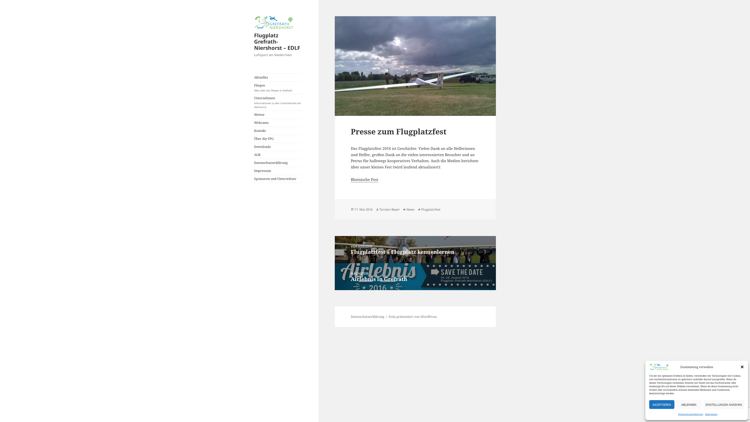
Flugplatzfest (430, 209)
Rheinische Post (364, 179)
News (410, 209)
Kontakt (260, 131)
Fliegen (273, 87)
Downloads (262, 147)
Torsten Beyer (389, 209)
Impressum (711, 414)
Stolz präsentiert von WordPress (412, 317)
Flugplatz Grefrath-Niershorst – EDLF (277, 41)
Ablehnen (688, 405)
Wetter (259, 115)
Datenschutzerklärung (690, 414)
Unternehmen (277, 102)
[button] (742, 367)
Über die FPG (264, 139)
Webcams (261, 123)
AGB (257, 155)
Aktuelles (261, 77)
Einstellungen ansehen (723, 405)
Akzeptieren (662, 405)
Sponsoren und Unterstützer (275, 179)
